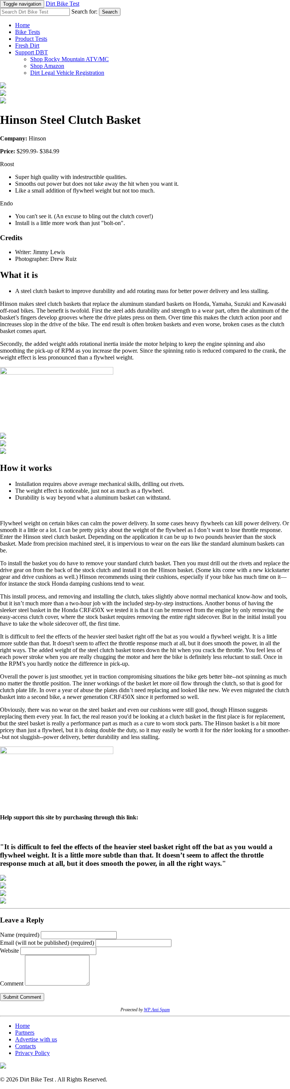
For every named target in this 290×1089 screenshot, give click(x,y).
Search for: (84, 11)
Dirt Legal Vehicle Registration (67, 72)
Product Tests (31, 38)
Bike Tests (27, 32)
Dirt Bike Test (62, 3)
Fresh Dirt (27, 45)
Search (109, 12)
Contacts (25, 1046)
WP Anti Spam (157, 1009)
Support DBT (31, 52)
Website (9, 950)
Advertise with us (36, 1039)
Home (22, 25)
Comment (11, 983)
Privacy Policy (32, 1053)
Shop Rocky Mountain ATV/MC (69, 59)
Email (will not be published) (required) (47, 942)
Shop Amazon (47, 66)
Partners (24, 1032)
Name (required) (19, 935)
